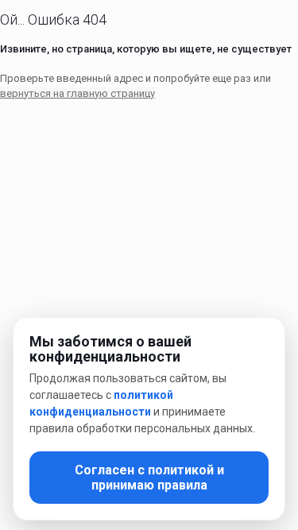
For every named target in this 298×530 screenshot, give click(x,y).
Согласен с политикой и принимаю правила (149, 477)
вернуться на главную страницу (77, 93)
